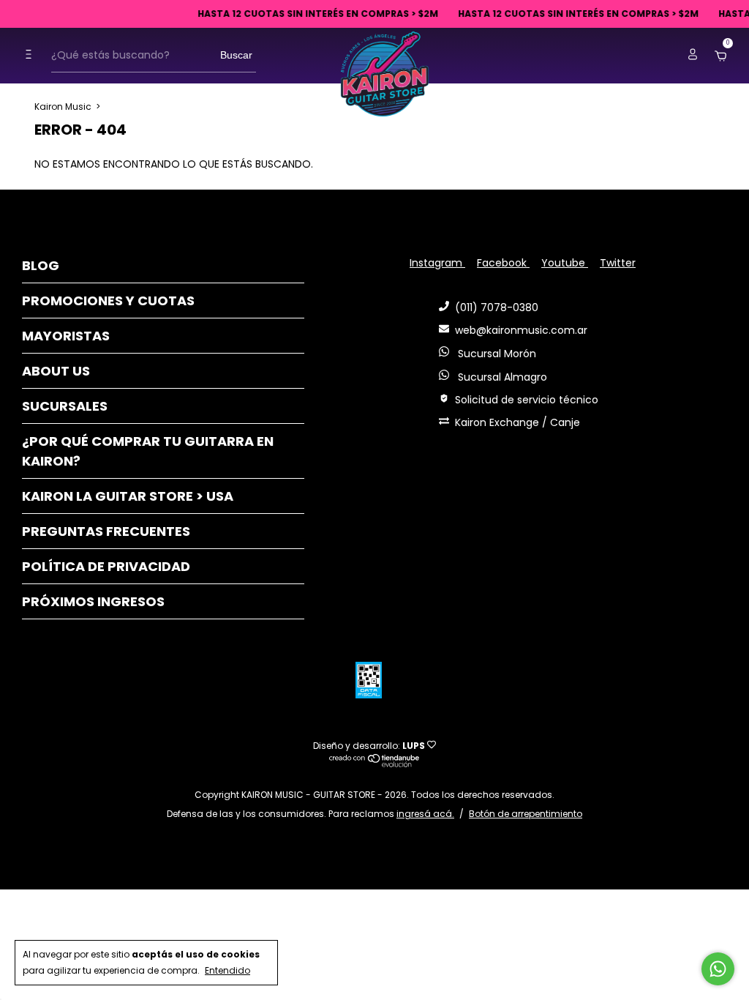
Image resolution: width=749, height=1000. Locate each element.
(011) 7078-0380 (496, 307)
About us (56, 371)
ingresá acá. (425, 813)
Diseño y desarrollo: (369, 745)
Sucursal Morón (495, 353)
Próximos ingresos (93, 601)
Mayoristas (66, 336)
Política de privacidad (106, 566)
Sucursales (65, 406)
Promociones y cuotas (108, 300)
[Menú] (32, 54)
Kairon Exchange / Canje (517, 422)
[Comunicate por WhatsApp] (717, 968)
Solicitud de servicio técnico (526, 399)
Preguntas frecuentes (106, 531)
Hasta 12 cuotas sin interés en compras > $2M (286, 13)
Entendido (227, 970)
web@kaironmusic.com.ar (521, 330)
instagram (437, 262)
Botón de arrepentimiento (525, 813)
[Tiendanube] (375, 763)
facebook (503, 262)
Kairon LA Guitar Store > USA (127, 496)
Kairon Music (62, 106)
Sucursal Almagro (501, 377)
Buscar (236, 55)
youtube (564, 262)
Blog (40, 265)
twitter (618, 262)
